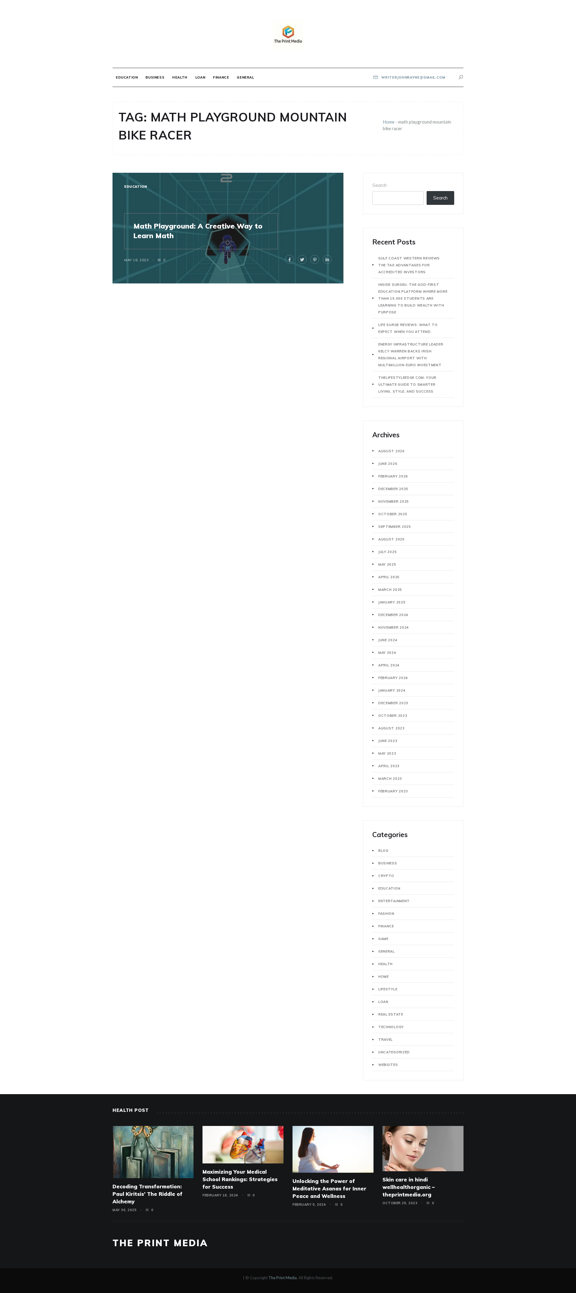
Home (388, 121)
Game (383, 939)
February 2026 (393, 476)
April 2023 (389, 766)
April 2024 (389, 665)
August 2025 (391, 539)
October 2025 (392, 514)
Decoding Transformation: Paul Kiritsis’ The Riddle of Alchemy (147, 1194)
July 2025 (387, 552)
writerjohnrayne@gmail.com (413, 77)
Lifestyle (387, 989)
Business (155, 77)
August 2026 (391, 451)
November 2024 (393, 627)
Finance (221, 77)
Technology (391, 1027)
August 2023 (391, 728)
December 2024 (393, 615)
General (245, 77)
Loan (200, 77)
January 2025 (391, 602)
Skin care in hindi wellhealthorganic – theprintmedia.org (408, 1187)
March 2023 (390, 779)
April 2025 (389, 577)
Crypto (386, 876)
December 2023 (393, 703)
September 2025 (394, 527)
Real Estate (390, 1014)
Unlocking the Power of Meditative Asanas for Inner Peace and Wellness (329, 1188)
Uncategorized (394, 1052)
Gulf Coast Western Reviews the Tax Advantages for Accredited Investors (409, 265)
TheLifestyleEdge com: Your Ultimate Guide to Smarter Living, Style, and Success (407, 385)
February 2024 (393, 678)
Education (127, 77)
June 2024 (387, 640)
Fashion (386, 913)
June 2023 (387, 741)
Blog (383, 851)
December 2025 (393, 489)
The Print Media (160, 1243)
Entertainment (394, 901)
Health (180, 77)
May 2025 (387, 564)
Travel (385, 1039)
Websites (388, 1065)
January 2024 (391, 690)
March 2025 (390, 590)
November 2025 (393, 501)
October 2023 (392, 716)
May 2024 (387, 653)
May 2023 (387, 753)
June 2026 (387, 464)
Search (379, 185)
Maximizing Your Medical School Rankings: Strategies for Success (240, 1179)
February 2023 (393, 791)
